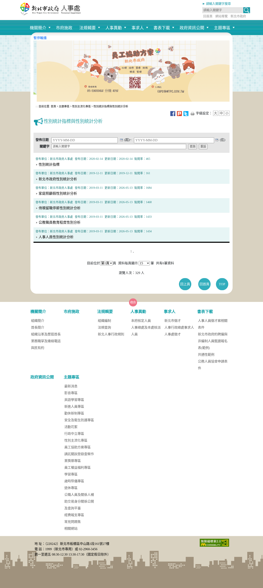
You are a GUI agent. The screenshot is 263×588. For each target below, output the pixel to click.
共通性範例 (206, 355)
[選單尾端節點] (237, 22)
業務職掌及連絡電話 (46, 341)
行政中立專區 (74, 434)
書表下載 (161, 28)
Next (233, 71)
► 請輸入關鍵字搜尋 (216, 3)
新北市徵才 (172, 321)
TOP (222, 284)
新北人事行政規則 (111, 334)
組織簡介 (37, 321)
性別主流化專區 (81, 106)
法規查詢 (104, 327)
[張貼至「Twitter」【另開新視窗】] (185, 113)
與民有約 (37, 348)
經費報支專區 (74, 515)
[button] (246, 10)
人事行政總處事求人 (179, 327)
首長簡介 (37, 327)
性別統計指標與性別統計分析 (110, 106)
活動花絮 (70, 427)
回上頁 (185, 284)
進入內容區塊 (10, 2)
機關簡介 (38, 28)
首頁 (53, 106)
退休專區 (70, 488)
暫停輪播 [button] (40, 38)
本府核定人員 (141, 321)
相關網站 (70, 528)
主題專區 (222, 28)
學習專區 (70, 474)
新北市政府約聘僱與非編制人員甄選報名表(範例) (212, 341)
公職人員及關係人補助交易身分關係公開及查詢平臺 (79, 501)
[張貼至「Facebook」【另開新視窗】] (172, 113)
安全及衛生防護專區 (79, 420)
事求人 (138, 28)
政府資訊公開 (192, 28)
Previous (30, 71)
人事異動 (113, 28)
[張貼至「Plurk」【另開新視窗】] (179, 113)
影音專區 (70, 393)
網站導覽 (221, 16)
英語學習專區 (74, 400)
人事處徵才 (172, 334)
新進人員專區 (74, 406)
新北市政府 (238, 16)
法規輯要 (87, 28)
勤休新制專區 (74, 413)
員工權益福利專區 (77, 467)
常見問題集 (72, 522)
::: (37, 106)
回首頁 (207, 16)
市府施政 (64, 28)
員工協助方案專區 (77, 447)
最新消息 (70, 386)
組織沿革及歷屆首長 (46, 334)
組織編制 (104, 321)
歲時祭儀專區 (74, 481)
